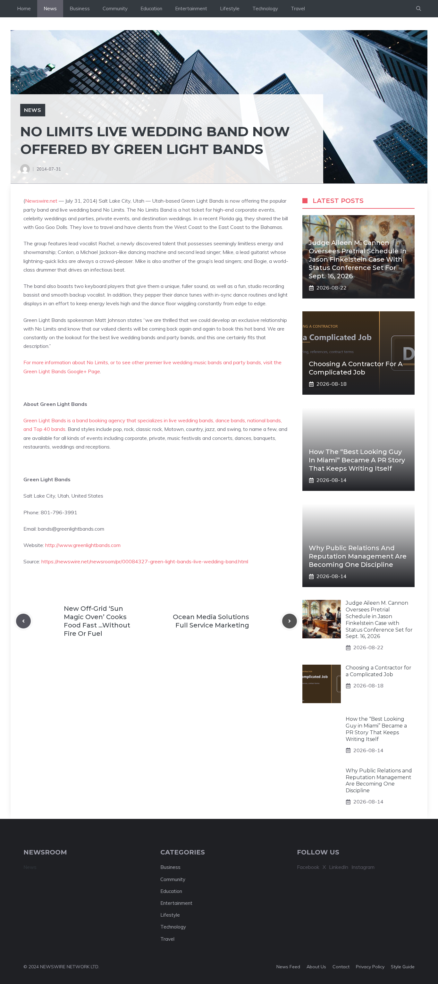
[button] (418, 8)
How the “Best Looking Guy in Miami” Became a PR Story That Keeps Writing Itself (357, 460)
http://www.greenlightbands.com (83, 545)
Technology (265, 8)
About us (316, 967)
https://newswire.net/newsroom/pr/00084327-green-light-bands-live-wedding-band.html (144, 561)
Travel (298, 8)
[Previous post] (23, 621)
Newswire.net (41, 201)
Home (24, 8)
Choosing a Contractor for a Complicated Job (378, 671)
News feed (288, 967)
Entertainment (191, 8)
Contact (341, 967)
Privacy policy (370, 967)
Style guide (403, 967)
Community (115, 8)
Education (151, 8)
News (50, 8)
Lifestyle (230, 8)
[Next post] (289, 621)
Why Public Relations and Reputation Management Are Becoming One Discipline (358, 556)
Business (80, 8)
